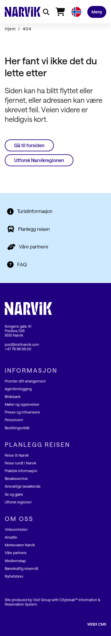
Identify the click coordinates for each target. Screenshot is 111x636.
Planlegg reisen (34, 229)
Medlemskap (15, 561)
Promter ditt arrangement (25, 381)
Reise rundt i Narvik (20, 463)
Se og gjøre (14, 494)
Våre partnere (33, 246)
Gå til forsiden (29, 145)
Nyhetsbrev (14, 576)
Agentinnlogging (18, 389)
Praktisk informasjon (21, 471)
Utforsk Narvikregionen (39, 160)
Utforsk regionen (18, 502)
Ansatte (11, 537)
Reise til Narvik (17, 455)
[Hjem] (23, 11)
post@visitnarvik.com (22, 344)
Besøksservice (16, 478)
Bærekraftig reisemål (21, 568)
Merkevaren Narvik (20, 545)
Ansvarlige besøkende (23, 486)
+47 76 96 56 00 (18, 349)
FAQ (22, 264)
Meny (96, 11)
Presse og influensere (22, 412)
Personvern (14, 420)
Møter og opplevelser (22, 404)
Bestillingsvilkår (17, 428)
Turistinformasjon (34, 211)
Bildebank (12, 396)
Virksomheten (16, 529)
